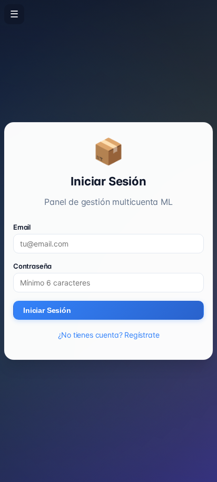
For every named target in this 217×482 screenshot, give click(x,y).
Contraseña (32, 266)
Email (22, 227)
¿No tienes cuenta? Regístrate (109, 334)
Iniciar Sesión (47, 310)
